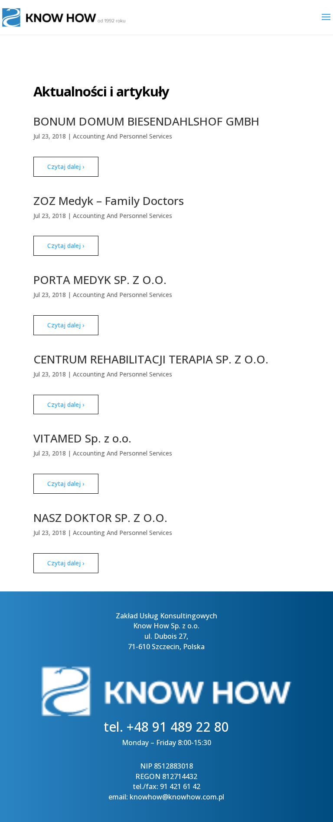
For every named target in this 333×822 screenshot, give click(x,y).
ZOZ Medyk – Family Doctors (108, 200)
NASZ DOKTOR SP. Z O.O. (100, 517)
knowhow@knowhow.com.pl (177, 797)
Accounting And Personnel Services (122, 136)
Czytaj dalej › (65, 166)
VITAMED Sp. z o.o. (82, 438)
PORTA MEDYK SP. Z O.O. (99, 279)
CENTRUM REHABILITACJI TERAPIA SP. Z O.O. (150, 359)
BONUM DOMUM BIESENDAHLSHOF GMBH (146, 121)
